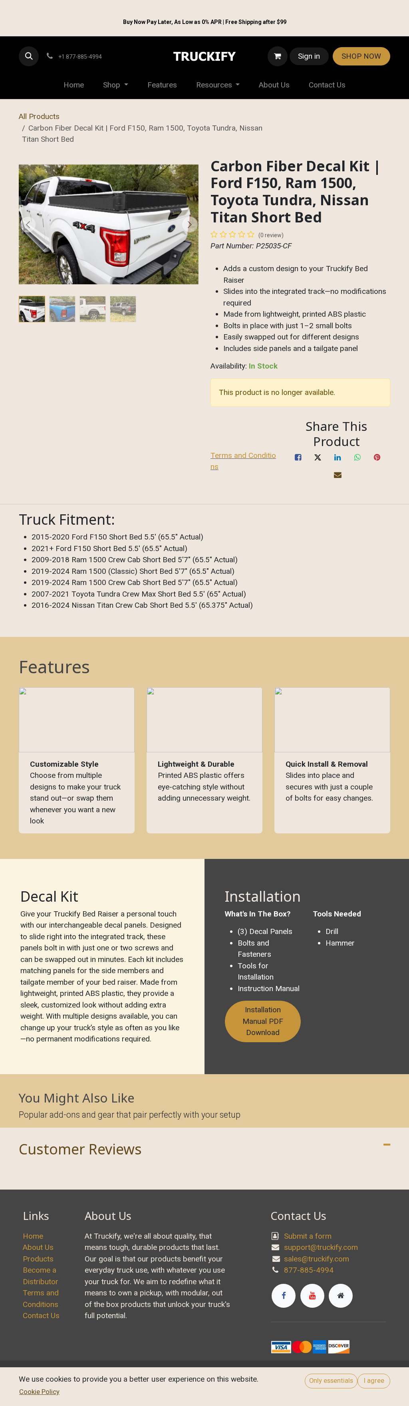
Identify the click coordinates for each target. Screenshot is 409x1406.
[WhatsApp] (357, 457)
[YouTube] (312, 1296)
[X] (318, 457)
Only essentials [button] (331, 1380)
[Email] (337, 475)
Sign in (309, 56)
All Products (39, 116)
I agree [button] (374, 1380)
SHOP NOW (361, 56)
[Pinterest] (377, 457)
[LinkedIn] (337, 457)
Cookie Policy (39, 1392)
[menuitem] (73, 85)
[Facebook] (298, 457)
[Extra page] (341, 1296)
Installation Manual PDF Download (262, 1021)
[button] (29, 56)
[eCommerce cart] (278, 56)
